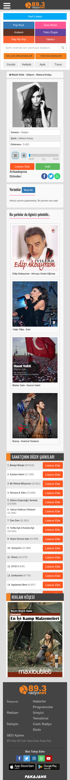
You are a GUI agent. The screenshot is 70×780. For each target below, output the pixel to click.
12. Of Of (16, 566)
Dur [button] (24, 155)
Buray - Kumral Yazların (25, 441)
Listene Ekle (22, 166)
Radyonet (12, 701)
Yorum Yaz (28, 190)
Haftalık (26, 64)
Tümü (58, 64)
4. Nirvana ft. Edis (21, 492)
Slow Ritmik (50, 25)
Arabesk (19, 32)
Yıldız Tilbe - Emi (21, 329)
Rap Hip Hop (19, 39)
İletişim (12, 724)
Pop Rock (18, 25)
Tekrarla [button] (43, 159)
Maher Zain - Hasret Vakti (26, 385)
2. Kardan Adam (20, 474)
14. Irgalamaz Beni (21, 584)
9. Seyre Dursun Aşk (22, 539)
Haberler (39, 701)
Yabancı (50, 39)
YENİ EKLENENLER (51, 56)
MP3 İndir (21, 740)
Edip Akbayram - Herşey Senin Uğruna (33, 273)
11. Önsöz (17, 557)
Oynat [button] (15, 155)
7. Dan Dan (18, 520)
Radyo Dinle (45, 740)
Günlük (11, 64)
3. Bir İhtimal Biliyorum (23, 483)
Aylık (43, 64)
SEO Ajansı (15, 735)
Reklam (12, 713)
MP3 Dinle (11, 740)
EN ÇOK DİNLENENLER (19, 56)
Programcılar (43, 707)
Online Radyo (33, 740)
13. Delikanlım (19, 575)
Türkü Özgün (50, 32)
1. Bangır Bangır (20, 465)
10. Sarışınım (19, 548)
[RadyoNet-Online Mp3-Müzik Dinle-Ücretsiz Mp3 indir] (35, 5)
